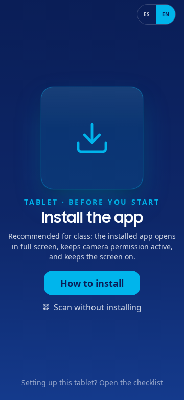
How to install (92, 283)
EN (165, 14)
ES (147, 14)
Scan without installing (98, 307)
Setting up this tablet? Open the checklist (92, 382)
